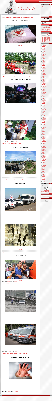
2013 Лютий (43, 58)
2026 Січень (43, 176)
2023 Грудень (43, 157)
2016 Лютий (43, 85)
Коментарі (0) (15, 141)
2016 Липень (43, 89)
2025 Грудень (43, 175)
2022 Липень (43, 144)
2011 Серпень (43, 44)
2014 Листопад (44, 74)
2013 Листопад (44, 65)
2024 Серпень (43, 163)
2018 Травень (43, 106)
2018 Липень (43, 107)
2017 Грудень (43, 102)
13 (47, 38)
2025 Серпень (43, 172)
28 (48, 40)
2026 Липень (43, 180)
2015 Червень (43, 79)
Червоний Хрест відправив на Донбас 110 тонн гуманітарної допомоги (14, 179)
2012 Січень (43, 48)
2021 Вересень (44, 136)
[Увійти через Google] (48, 18)
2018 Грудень (43, 111)
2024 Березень (44, 159)
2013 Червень (43, 61)
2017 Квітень (43, 96)
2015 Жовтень (44, 82)
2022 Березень (44, 141)
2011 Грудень (43, 47)
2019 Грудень (43, 120)
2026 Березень (44, 177)
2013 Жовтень (44, 64)
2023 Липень (43, 153)
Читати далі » (20, 45)
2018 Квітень (43, 105)
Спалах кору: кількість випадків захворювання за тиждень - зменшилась (15, 353)
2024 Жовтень (44, 164)
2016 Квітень (43, 87)
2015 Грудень (43, 84)
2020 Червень (43, 125)
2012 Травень (43, 51)
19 (46, 39)
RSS (22, 1)
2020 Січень (43, 121)
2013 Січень (43, 57)
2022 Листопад (44, 147)
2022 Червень (43, 143)
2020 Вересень (44, 127)
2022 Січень (43, 139)
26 (46, 40)
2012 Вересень (44, 54)
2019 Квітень (43, 114)
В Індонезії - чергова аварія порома (9, 252)
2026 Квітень (43, 178)
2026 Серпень (43, 181)
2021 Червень (43, 134)
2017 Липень (43, 98)
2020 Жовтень (44, 128)
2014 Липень (43, 71)
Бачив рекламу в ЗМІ (45, 187)
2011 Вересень (44, 45)
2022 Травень (43, 142)
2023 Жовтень (44, 155)
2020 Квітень (43, 123)
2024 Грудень (43, 166)
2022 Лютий (43, 140)
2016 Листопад (44, 92)
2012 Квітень (43, 50)
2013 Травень (43, 60)
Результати (42, 191)
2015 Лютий (43, 76)
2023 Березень (44, 150)
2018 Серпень (43, 108)
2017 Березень (44, 95)
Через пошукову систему (46, 189)
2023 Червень (43, 152)
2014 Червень (43, 70)
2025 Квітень (43, 169)
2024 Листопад (44, 165)
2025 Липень (43, 171)
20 (47, 39)
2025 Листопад (44, 174)
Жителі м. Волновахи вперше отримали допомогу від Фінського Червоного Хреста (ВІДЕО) (18, 17)
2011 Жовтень (43, 46)
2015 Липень (43, 80)
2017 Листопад (44, 101)
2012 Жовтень (44, 55)
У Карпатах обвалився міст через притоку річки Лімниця (12, 143)
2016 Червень (43, 88)
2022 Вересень (44, 145)
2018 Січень (43, 103)
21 (48, 39)
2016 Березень (44, 86)
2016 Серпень (43, 90)
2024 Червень (43, 161)
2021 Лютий (43, 131)
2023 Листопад (44, 156)
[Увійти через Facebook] (46, 18)
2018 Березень (44, 104)
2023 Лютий (43, 149)
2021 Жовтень (44, 137)
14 (48, 38)
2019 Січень (43, 112)
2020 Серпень (43, 126)
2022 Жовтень (44, 146)
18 (45, 39)
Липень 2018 (46, 34)
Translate (47, 23)
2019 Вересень (44, 118)
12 (46, 38)
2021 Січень (43, 130)
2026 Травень (43, 179)
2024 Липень (43, 162)
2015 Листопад (44, 83)
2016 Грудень (43, 93)
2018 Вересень (44, 109)
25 (45, 40)
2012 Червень (43, 52)
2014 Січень (43, 66)
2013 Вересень (44, 63)
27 (47, 40)
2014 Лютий (43, 67)
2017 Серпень (43, 99)
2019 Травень (43, 115)
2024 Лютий (43, 158)
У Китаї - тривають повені (7, 283)
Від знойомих (44, 188)
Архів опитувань (47, 191)
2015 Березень (44, 77)
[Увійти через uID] (44, 18)
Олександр (8, 141)
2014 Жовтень (44, 73)
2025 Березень (44, 168)
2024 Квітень (43, 160)
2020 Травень (43, 124)
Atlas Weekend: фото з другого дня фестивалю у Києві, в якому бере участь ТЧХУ (16, 76)
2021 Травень (43, 133)
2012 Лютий (43, 49)
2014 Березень (44, 68)
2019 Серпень (43, 117)
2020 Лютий (43, 122)
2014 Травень (43, 69)
